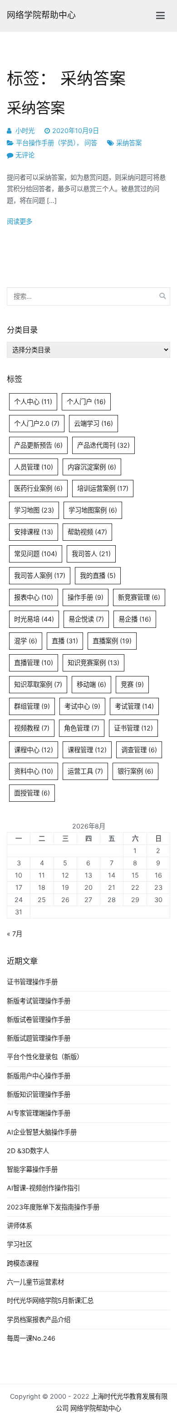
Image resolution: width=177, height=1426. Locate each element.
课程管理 (87, 750)
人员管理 (33, 467)
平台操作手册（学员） (46, 143)
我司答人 (91, 554)
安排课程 (33, 532)
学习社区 (19, 1244)
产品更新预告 (38, 445)
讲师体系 (19, 1225)
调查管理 (139, 750)
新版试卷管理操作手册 (38, 1019)
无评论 (24, 155)
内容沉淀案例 (92, 467)
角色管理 (81, 728)
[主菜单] (160, 16)
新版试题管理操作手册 (38, 1038)
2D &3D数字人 (28, 1151)
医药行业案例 (38, 488)
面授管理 (32, 793)
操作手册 (85, 597)
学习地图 (34, 510)
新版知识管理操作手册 (38, 1094)
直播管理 (33, 662)
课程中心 (33, 750)
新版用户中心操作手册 (38, 1076)
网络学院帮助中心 (41, 15)
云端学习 (93, 423)
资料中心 (33, 771)
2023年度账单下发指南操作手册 (53, 1207)
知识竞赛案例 (93, 662)
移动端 (91, 684)
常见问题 (35, 554)
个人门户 (86, 401)
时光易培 (34, 619)
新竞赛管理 (139, 597)
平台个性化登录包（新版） (45, 1057)
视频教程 (31, 728)
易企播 (134, 619)
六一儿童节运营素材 (35, 1282)
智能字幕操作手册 (32, 1169)
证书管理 (133, 728)
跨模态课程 (23, 1263)
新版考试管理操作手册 (38, 1001)
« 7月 (14, 934)
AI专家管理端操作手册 (38, 1113)
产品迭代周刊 (103, 445)
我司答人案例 (39, 575)
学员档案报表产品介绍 (38, 1319)
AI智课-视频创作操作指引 (43, 1188)
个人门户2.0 (36, 423)
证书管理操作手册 (32, 982)
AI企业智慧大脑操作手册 (42, 1132)
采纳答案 (36, 108)
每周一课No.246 (31, 1338)
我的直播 (98, 575)
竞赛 (132, 684)
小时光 (24, 130)
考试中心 (82, 706)
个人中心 (33, 401)
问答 (90, 143)
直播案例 (112, 641)
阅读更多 (19, 221)
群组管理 (32, 706)
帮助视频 (87, 532)
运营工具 (85, 771)
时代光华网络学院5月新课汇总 (50, 1300)
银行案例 (135, 771)
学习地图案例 (93, 510)
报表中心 (33, 597)
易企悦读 (86, 619)
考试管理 (134, 706)
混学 (25, 641)
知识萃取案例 (38, 684)
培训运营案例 (102, 488)
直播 (65, 641)
